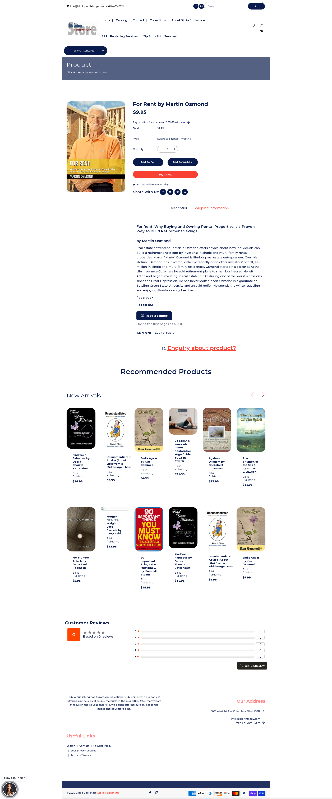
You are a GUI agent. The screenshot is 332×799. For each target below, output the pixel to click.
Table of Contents (83, 50)
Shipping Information (211, 208)
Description (178, 208)
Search (71, 745)
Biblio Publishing (108, 792)
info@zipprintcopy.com (245, 718)
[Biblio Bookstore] (82, 28)
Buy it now (165, 174)
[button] (262, 394)
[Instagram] (201, 6)
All (68, 72)
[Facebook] (196, 6)
